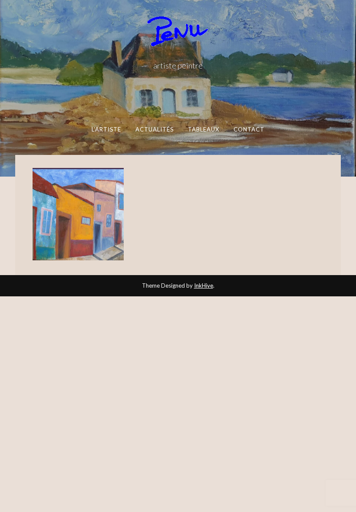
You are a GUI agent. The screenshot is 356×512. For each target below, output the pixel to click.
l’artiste (107, 129)
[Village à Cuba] (78, 215)
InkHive (203, 285)
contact (249, 129)
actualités (154, 129)
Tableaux (204, 129)
